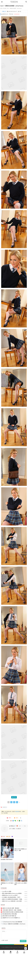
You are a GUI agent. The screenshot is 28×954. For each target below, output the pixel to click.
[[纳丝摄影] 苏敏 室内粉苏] (7, 848)
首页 (1, 8)
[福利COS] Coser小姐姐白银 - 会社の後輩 (11, 901)
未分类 (4, 8)
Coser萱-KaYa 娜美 (6, 891)
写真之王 (4, 11)
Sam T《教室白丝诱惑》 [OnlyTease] (14, 8)
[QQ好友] (13, 820)
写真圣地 (14, 2)
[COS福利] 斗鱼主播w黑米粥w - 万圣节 (10, 897)
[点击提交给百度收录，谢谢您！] (1, 14)
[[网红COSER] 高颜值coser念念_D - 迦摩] (20, 843)
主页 (9, 836)
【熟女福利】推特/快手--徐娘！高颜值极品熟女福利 (12, 910)
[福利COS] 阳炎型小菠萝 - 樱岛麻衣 (10, 908)
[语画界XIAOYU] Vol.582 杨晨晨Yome (10, 917)
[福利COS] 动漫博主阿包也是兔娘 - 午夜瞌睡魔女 (12, 899)
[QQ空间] (17, 820)
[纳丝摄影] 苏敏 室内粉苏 (6, 859)
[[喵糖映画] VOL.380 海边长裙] (7, 871)
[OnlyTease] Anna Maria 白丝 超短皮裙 (13, 921)
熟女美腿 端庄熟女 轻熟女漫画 (9, 914)
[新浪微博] (11, 820)
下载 (15, 797)
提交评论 (23, 940)
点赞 (10, 817)
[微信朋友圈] (15, 820)
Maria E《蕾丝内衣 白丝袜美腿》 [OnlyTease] (14, 923)
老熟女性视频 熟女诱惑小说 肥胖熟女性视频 (12, 912)
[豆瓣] (19, 820)
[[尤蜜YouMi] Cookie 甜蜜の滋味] (20, 871)
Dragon (24, 947)
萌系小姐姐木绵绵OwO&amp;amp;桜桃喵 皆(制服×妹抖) (12, 893)
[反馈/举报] (20, 818)
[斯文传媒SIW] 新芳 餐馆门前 (8, 915)
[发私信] (12, 836)
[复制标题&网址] (21, 820)
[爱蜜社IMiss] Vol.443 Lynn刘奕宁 (9, 895)
